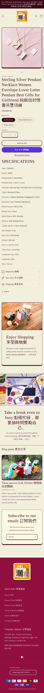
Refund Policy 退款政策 (13, 605)
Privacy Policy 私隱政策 (13, 600)
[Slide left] (17, 72)
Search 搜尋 (9, 595)
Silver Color (9, 125)
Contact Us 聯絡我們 (12, 621)
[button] (2, 16)
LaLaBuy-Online (18, 689)
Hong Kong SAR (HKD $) (21, 672)
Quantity (5, 130)
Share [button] (6, 291)
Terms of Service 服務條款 (14, 610)
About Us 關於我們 (12, 616)
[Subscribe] (34, 537)
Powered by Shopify (30, 689)
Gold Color (8, 120)
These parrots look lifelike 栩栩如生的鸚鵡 (22, 484)
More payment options (22, 155)
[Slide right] (26, 72)
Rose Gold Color (25, 120)
